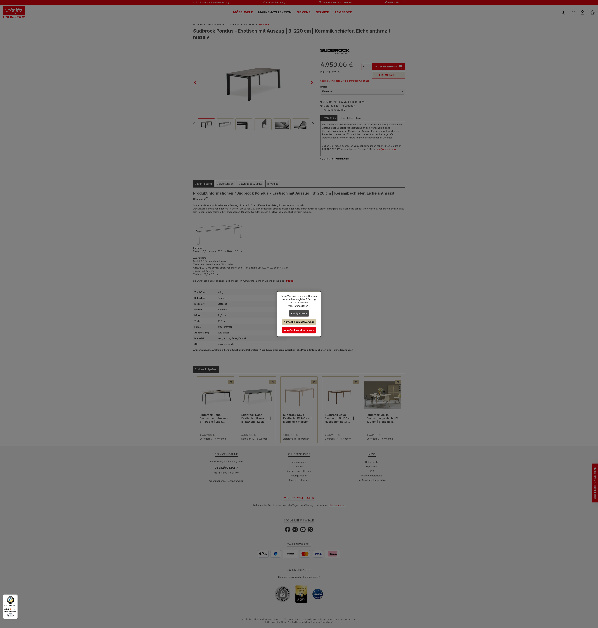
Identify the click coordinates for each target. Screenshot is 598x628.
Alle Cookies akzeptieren (299, 330)
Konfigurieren (299, 313)
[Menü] (16, 596)
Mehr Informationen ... (299, 305)
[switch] (10, 615)
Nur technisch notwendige (299, 321)
